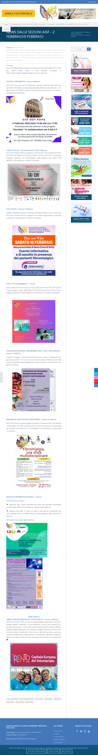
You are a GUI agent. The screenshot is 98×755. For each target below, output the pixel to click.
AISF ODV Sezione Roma (15, 85)
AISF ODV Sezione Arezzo (25, 360)
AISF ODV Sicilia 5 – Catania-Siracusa (19, 52)
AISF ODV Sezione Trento (15, 622)
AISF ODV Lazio (40, 50)
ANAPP (21, 90)
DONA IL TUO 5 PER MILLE (18, 13)
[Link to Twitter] (81, 731)
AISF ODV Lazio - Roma (51, 50)
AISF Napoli (39, 699)
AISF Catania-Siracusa (27, 699)
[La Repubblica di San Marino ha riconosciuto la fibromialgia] (1, 377)
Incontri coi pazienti (58, 57)
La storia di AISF (58, 731)
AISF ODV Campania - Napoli (27, 50)
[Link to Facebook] (77, 731)
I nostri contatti (58, 742)
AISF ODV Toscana (35, 52)
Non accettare (54, 751)
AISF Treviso (20, 702)
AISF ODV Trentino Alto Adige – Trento (28, 55)
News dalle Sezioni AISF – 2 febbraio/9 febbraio (30, 34)
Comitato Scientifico (59, 740)
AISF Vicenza (30, 702)
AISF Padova (48, 699)
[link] (15, 501)
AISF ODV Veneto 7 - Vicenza (34, 57)
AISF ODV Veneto (45, 55)
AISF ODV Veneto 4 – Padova (17, 57)
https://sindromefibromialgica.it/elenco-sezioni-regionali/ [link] (26, 73)
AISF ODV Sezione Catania (15, 423)
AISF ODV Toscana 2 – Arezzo (49, 52)
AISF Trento (10, 702)
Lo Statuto (56, 734)
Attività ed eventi (47, 57)
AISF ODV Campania (13, 50)
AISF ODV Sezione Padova (15, 153)
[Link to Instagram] (85, 731)
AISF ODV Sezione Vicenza (15, 215)
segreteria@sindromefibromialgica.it (24, 739)
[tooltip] (96, 370)
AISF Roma (57, 699)
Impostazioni (66, 751)
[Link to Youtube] (89, 731)
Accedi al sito (92, 2)
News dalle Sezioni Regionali (14, 60)
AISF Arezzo (14, 699)
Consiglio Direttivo (59, 737)
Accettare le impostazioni (36, 751)
